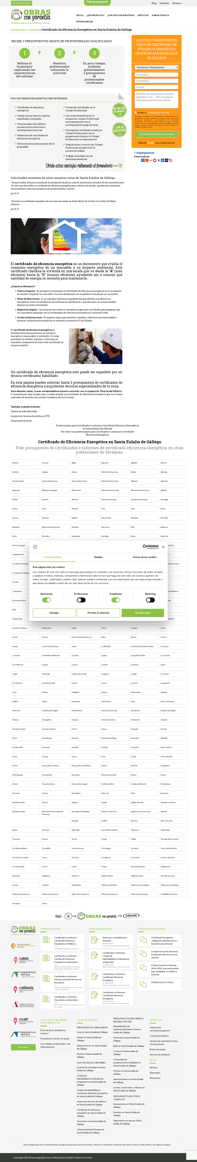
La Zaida (75, 655)
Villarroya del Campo (139, 894)
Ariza (44, 508)
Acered (45, 463)
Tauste (45, 839)
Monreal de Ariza (108, 720)
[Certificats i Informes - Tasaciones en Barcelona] (47, 999)
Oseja (133, 756)
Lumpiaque (165, 683)
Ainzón (164, 463)
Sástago (75, 821)
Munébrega (47, 738)
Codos (163, 582)
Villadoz (45, 885)
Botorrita (164, 536)
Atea (133, 508)
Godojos (134, 628)
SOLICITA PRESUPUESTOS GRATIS (156, 134)
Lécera (74, 664)
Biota (14, 536)
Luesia (104, 683)
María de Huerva (167, 701)
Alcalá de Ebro (18, 481)
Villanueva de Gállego (169, 885)
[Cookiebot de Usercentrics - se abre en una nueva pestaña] (145, 547)
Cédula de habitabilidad (24, 411)
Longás (134, 674)
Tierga (104, 839)
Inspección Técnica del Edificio (104, 391)
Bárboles (134, 518)
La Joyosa (165, 646)
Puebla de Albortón (139, 784)
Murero (75, 738)
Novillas (104, 747)
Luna (14, 692)
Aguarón (105, 463)
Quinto (45, 793)
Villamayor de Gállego (140, 885)
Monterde (135, 720)
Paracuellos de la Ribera (81, 765)
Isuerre (164, 637)
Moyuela (134, 729)
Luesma (134, 683)
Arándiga (164, 499)
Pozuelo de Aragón (79, 784)
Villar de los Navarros (80, 894)
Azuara (15, 518)
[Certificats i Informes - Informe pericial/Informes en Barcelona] (47, 979)
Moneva (75, 720)
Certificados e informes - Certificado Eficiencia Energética (114, 977)
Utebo (104, 866)
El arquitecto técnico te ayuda (54, 1038)
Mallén (15, 701)
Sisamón (45, 830)
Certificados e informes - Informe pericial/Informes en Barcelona (68, 979)
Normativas (155, 1078)
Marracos (16, 710)
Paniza (15, 765)
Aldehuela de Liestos (110, 481)
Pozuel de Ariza (48, 784)
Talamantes (165, 830)
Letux (163, 664)
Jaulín (74, 646)
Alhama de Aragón (49, 490)
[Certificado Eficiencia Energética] (95, 977)
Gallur (74, 628)
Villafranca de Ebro (109, 885)
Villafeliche (76, 885)
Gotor (163, 628)
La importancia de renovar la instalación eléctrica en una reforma (164, 954)
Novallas (75, 747)
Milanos (15, 720)
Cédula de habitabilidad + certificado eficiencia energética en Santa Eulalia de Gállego (92, 1093)
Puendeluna (166, 784)
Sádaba (104, 802)
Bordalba (105, 536)
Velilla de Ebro (107, 876)
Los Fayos (165, 674)
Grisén (45, 637)
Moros (104, 729)
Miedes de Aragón (168, 710)
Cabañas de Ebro (167, 545)
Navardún (135, 738)
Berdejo (75, 527)
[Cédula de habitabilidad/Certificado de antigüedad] (95, 955)
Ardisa (15, 508)
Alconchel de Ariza (79, 481)
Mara (133, 701)
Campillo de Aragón (20, 564)
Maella (45, 692)
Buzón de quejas (157, 1049)
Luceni (74, 683)
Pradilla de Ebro (107, 784)
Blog (154, 3)
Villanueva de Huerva (21, 894)
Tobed (133, 839)
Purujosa (16, 793)
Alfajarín (134, 481)
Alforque (16, 490)
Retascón (105, 793)
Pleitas (134, 775)
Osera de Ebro (167, 756)
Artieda (75, 508)
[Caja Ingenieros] (144, 151)
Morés (74, 729)
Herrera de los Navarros (82, 637)
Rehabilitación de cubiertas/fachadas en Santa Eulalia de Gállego (127, 1029)
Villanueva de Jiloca (50, 894)
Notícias (154, 1067)
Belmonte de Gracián (51, 527)
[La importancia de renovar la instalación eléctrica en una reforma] (144, 954)
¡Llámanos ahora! (22, 3)
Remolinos (76, 793)
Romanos (165, 793)
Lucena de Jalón (48, 683)
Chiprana (164, 573)
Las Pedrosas (17, 664)
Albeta (133, 472)
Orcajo (45, 756)
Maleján (164, 692)
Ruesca (45, 802)
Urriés (45, 866)
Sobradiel (75, 830)
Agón (74, 463)
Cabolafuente (18, 554)
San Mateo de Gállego (80, 811)
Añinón (75, 499)
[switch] (81, 600)
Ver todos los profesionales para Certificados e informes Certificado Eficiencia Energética (97, 433)
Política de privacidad (158, 112)
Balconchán (106, 518)
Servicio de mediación (160, 1054)
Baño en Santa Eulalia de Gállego (128, 1046)
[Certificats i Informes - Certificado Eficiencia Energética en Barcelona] (47, 958)
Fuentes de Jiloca (19, 628)
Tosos (44, 857)
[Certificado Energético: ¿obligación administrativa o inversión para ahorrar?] (144, 940)
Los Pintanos (17, 683)
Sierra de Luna (166, 821)
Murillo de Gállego (109, 738)
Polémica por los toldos (162, 982)
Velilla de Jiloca (137, 876)
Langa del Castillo (138, 655)
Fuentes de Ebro (167, 619)
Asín (103, 508)
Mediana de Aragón (50, 710)
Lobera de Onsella (79, 674)
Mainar (104, 692)
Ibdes (103, 637)
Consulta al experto (159, 1035)
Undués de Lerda (168, 857)
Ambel (15, 499)
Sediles (104, 821)
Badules (45, 518)
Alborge (164, 472)
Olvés (14, 756)
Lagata (104, 655)
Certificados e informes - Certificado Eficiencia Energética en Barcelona (66, 959)
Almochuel (76, 490)
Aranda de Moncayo (139, 499)
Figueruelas (17, 619)
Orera (74, 756)
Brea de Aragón (18, 545)
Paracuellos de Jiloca (50, 765)
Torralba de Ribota (19, 848)
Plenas (163, 775)
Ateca (163, 508)
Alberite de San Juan (109, 472)
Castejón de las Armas (170, 564)
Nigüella (164, 738)
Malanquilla (136, 692)
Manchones (106, 701)
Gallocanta (46, 628)
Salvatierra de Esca (168, 802)
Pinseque (76, 775)
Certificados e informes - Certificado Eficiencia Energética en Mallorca (66, 940)
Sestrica (134, 821)
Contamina (17, 591)
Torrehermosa (78, 848)
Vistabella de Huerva (169, 894)
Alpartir (164, 490)
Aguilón (134, 463)
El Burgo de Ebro (19, 600)
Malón (44, 701)
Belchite (15, 527)
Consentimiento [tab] (52, 557)
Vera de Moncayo (168, 876)
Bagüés (75, 518)
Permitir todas (142, 612)
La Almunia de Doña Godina (142, 646)
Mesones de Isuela (109, 710)
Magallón (75, 692)
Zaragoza (16, 903)
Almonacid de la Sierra (140, 490)
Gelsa (103, 628)
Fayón (163, 609)
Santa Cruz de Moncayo (140, 811)
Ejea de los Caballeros (170, 591)
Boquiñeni (76, 536)
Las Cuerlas (165, 655)
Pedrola (134, 765)
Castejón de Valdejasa (21, 573)
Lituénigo (46, 674)
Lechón (104, 664)
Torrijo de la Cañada (20, 857)
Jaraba (15, 646)
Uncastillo (135, 857)
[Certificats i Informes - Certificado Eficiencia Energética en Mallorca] (47, 940)
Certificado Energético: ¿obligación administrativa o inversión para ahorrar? (164, 940)
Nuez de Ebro (166, 747)
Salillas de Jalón (137, 802)
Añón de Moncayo (108, 499)
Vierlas (15, 885)
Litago (14, 674)
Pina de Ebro (47, 775)
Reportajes (155, 1072)
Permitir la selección (98, 612)
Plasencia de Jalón (108, 775)
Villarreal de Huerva (109, 894)
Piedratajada (17, 775)
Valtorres (75, 876)
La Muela (16, 655)
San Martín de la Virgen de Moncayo (52, 812)
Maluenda (76, 701)
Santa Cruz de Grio (109, 811)
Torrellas (134, 848)
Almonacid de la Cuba (110, 490)
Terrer (74, 839)
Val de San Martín (138, 866)
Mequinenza (77, 710)
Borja (133, 536)
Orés (103, 756)
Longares (105, 674)
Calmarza (165, 554)
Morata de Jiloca (49, 729)
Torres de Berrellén (169, 848)
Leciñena (135, 664)
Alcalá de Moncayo (50, 481)
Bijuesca (164, 527)
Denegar (54, 612)
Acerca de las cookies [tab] (145, 557)
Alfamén (164, 481)
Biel (132, 527)
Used (74, 866)
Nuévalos (135, 747)
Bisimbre (46, 536)
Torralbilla (46, 848)
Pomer (15, 784)
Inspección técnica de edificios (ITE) (30, 416)
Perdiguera (165, 765)
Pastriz (104, 765)
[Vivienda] (95, 940)
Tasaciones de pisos (21, 420)
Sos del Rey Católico (109, 830)
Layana (45, 664)
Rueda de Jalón (18, 802)
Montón (164, 720)
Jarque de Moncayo (50, 646)
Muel (14, 738)
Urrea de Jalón (18, 866)
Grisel (15, 637)
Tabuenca (135, 830)
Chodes (15, 582)
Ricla (133, 793)
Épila (14, 609)
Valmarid (16, 876)
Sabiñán (75, 802)
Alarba (74, 472)
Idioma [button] (176, 3)
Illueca (133, 637)
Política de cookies (83, 1157)
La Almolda (106, 646)
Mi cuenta (23, 1047)
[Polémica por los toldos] (144, 985)
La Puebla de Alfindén (51, 655)
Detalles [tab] (98, 557)
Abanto (15, 463)
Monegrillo (46, 720)
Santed (163, 811)
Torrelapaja (106, 848)
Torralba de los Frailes (170, 839)
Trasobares (106, 857)
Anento (45, 499)
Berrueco (105, 527)
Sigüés (15, 830)
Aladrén (15, 472)
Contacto (164, 3)
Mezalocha (135, 710)
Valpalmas (46, 876)
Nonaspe (46, 747)
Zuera (44, 903)
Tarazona (16, 839)
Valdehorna (165, 866)
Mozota (164, 729)
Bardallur (164, 518)
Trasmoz (75, 857)
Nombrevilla (17, 747)
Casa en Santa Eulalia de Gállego (92, 1032)
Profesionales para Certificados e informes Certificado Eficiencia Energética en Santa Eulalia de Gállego (97, 427)
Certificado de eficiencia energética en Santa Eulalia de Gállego (91, 1112)
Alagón (45, 472)
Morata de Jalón (19, 729)
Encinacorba (166, 600)
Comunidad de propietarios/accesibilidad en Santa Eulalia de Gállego (127, 1062)
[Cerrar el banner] (163, 547)
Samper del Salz (18, 811)
